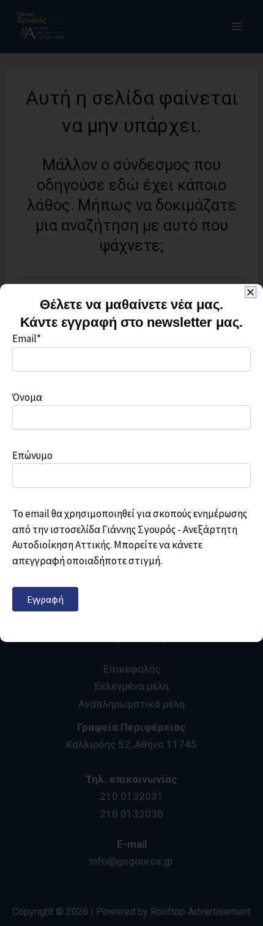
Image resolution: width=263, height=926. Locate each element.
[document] (131, 463)
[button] (250, 292)
